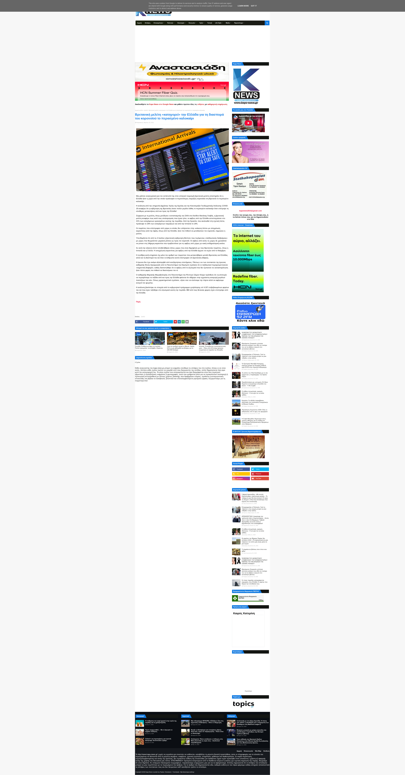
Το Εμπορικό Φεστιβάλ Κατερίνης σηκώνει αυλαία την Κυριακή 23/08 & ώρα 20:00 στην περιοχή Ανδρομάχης (254, 365)
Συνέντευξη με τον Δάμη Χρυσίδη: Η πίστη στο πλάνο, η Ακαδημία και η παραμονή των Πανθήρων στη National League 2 (253, 722)
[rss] (241, 474)
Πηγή (138, 302)
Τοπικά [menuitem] (209, 23)
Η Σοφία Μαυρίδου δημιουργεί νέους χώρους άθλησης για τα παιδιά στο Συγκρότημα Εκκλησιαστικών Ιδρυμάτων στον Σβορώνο (255, 421)
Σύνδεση (266, 751)
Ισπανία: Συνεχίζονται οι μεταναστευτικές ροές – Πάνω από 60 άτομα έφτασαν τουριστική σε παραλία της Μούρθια (212, 348)
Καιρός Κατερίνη (244, 613)
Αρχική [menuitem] (139, 23)
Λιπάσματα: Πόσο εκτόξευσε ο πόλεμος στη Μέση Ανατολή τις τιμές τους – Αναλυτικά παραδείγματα (207, 740)
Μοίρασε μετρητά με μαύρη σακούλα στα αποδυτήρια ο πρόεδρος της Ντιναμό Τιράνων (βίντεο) (251, 731)
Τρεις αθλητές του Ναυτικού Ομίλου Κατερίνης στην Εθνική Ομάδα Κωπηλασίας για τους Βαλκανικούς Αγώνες (252, 741)
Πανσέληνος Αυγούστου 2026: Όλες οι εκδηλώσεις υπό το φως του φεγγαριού (255, 410)
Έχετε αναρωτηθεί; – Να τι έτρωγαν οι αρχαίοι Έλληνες (158, 730)
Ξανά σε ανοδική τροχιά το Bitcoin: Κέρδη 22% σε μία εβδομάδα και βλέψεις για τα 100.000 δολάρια (180, 348)
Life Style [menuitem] (218, 23)
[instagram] (241, 478)
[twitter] (260, 469)
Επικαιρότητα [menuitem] (158, 23)
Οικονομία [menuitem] (180, 23)
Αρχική (239, 751)
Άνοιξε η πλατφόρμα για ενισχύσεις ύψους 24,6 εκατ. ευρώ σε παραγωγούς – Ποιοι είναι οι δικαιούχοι (207, 731)
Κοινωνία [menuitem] (192, 23)
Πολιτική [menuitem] (170, 23)
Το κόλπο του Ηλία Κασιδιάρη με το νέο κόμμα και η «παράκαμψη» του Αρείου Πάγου (255, 374)
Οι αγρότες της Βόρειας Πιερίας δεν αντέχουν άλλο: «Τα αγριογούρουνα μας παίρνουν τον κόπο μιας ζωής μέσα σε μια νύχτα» (255, 541)
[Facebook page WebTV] (260, 483)
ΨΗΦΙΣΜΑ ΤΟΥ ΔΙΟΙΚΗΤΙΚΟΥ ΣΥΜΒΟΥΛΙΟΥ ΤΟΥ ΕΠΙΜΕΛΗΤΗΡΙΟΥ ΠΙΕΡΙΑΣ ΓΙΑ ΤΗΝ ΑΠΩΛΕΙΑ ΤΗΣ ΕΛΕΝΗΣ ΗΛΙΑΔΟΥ (254, 335)
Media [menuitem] (228, 23)
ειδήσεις (201, 104)
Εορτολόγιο (248, 691)
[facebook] (241, 469)
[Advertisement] (202, 41)
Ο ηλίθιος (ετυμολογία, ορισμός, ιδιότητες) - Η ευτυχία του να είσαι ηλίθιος (253, 393)
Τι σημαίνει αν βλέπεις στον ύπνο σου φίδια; (254, 550)
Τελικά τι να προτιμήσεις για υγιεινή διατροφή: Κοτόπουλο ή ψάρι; (158, 739)
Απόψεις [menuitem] (148, 23)
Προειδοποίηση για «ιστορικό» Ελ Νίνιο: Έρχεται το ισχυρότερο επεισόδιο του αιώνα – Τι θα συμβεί (255, 384)
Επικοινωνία (248, 751)
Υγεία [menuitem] (201, 23)
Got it (254, 6)
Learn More (243, 6)
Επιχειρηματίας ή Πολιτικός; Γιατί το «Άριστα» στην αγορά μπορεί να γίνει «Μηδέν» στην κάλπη (254, 356)
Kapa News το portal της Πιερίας (155, 772)
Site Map (258, 751)
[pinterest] (260, 474)
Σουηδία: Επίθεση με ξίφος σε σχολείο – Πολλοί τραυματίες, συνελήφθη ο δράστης (149, 347)
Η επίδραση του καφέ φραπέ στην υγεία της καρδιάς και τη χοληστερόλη (161, 721)
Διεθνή (146, 110)
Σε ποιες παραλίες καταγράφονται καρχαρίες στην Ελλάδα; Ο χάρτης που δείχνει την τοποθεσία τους (254, 582)
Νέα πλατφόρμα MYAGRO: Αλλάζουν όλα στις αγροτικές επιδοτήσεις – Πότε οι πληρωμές (207, 721)
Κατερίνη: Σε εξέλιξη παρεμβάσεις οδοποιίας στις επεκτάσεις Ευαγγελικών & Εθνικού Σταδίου (255, 402)
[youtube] (260, 478)
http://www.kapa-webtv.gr (187, 772)
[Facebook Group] (241, 483)
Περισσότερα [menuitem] (238, 23)
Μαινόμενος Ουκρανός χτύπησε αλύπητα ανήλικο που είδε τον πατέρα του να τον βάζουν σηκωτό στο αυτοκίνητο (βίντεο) (254, 346)
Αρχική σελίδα (139, 110)
